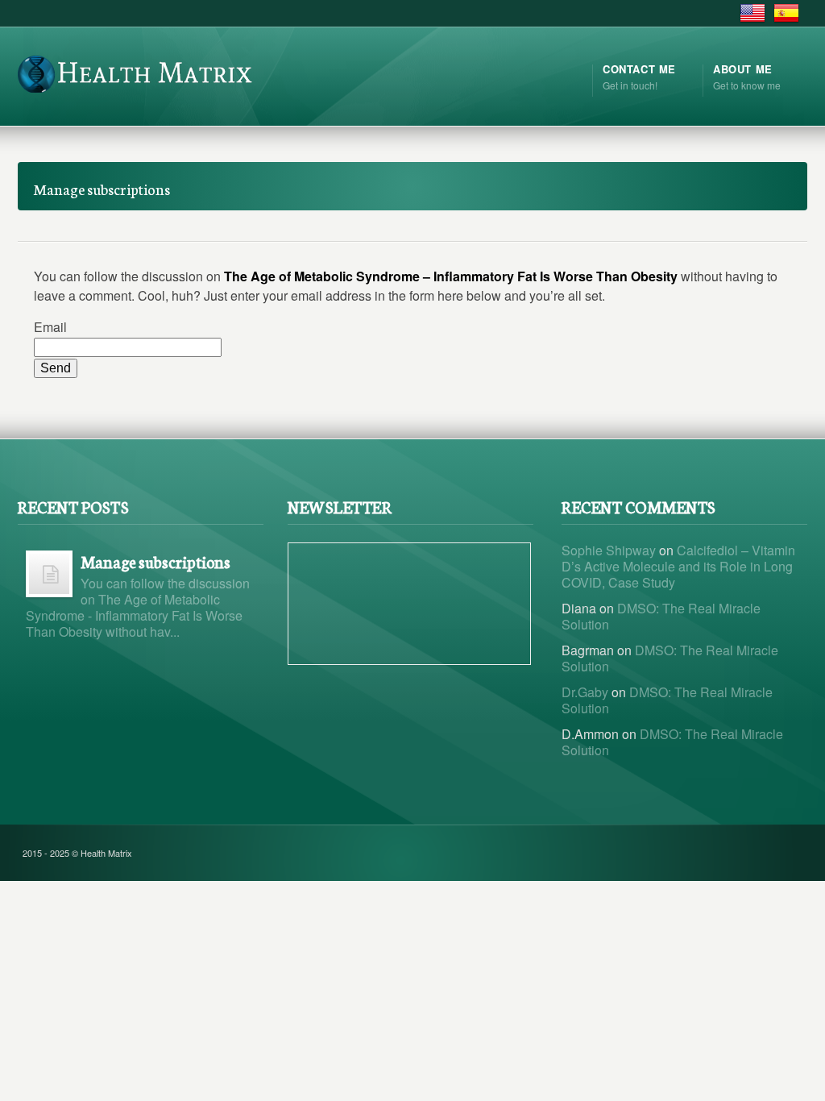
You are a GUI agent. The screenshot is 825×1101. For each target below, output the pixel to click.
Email (50, 327)
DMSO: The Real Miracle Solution (661, 616)
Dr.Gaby (585, 692)
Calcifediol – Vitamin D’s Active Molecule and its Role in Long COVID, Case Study (678, 566)
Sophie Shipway (609, 550)
